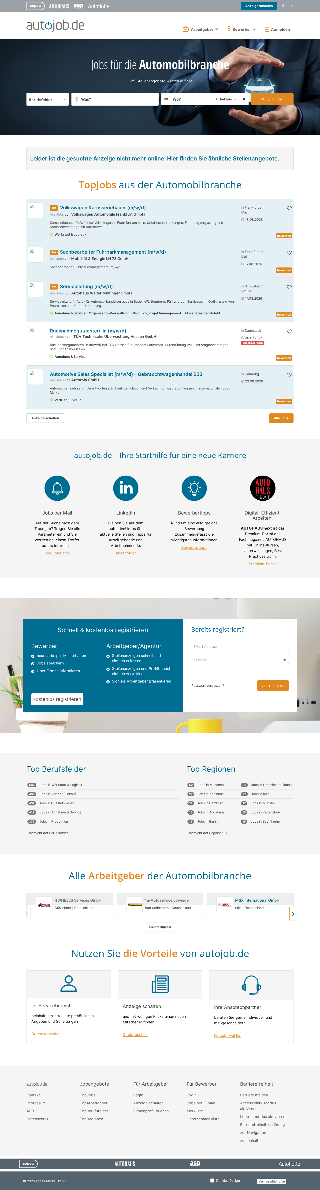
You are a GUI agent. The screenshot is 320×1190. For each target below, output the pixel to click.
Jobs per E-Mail (201, 1103)
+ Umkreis (224, 99)
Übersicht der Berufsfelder (47, 833)
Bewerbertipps (194, 547)
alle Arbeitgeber (160, 927)
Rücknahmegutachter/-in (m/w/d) (88, 331)
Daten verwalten (45, 1034)
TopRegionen (91, 1119)
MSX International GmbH (257, 900)
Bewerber (242, 29)
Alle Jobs (57, 214)
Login (138, 1095)
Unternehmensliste (203, 1119)
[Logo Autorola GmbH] (35, 377)
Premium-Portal (263, 564)
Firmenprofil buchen (151, 1111)
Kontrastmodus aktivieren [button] (262, 1116)
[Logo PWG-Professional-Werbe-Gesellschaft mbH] (35, 333)
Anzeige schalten (259, 6)
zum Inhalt (249, 1140)
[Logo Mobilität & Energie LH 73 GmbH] (35, 254)
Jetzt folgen (126, 553)
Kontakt (288, 6)
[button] (244, 99)
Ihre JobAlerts (57, 553)
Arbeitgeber (202, 29)
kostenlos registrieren (57, 699)
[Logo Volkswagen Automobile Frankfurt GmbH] (35, 210)
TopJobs (87, 1095)
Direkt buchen (135, 1035)
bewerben (284, 235)
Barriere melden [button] (254, 1095)
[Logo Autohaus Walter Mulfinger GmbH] (35, 289)
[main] (160, 552)
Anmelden (280, 29)
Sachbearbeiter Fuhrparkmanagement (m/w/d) (113, 252)
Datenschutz (37, 1119)
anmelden (273, 685)
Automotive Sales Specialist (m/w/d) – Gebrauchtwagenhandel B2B (126, 374)
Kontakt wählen (227, 1035)
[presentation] (293, 913)
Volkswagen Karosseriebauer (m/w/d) (103, 207)
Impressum (36, 1103)
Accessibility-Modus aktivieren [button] (258, 1106)
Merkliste (195, 1111)
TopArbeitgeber (94, 1103)
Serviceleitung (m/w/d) (86, 286)
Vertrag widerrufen (272, 1181)
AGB (30, 1111)
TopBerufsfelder (94, 1111)
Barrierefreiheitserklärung (262, 1124)
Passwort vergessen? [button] (207, 685)
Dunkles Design (228, 1180)
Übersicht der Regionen (205, 833)
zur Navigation (253, 1132)
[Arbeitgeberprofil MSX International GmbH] (224, 905)
